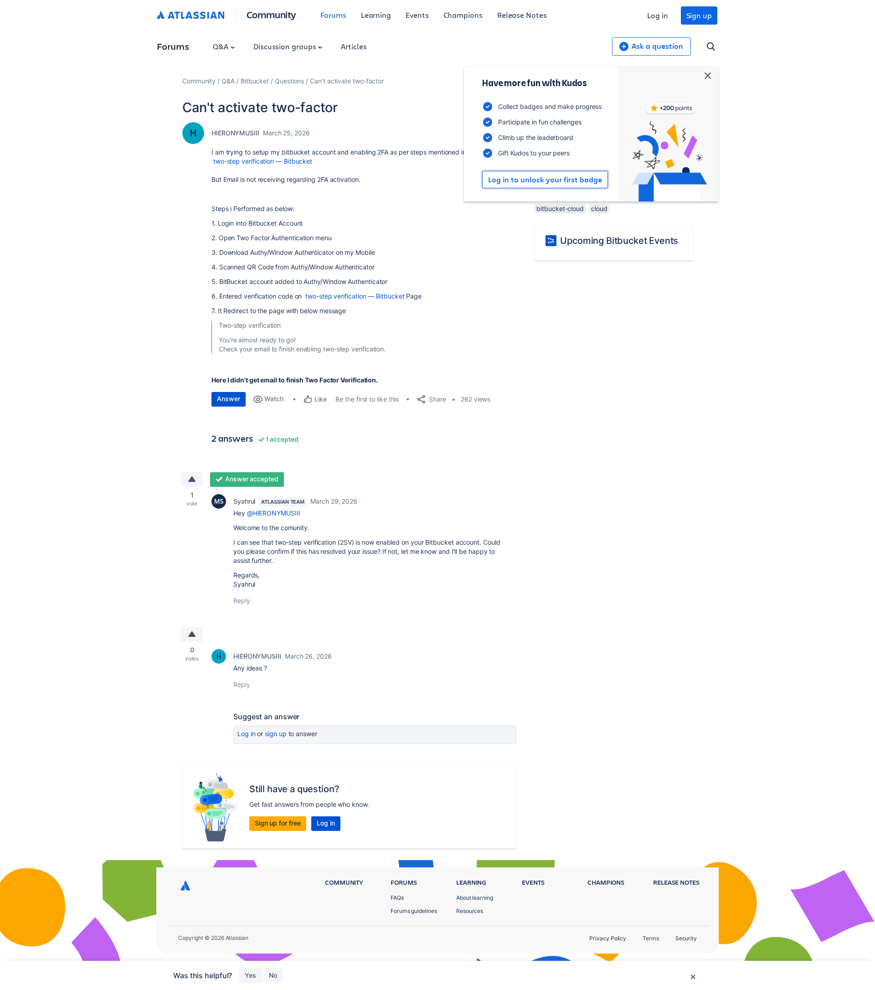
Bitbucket (255, 81)
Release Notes (522, 15)
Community (271, 14)
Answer (228, 398)
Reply (241, 600)
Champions (463, 15)
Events (417, 15)
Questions (289, 81)
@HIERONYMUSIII (273, 513)
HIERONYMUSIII (235, 133)
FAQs (397, 897)
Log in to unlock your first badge (545, 180)
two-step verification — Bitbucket (261, 161)
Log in (657, 15)
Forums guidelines (414, 911)
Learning (376, 15)
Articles (353, 46)
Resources (469, 911)
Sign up (699, 15)
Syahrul (244, 501)
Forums (333, 15)
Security (686, 938)
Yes (250, 975)
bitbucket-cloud (560, 208)
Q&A (221, 46)
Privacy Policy (607, 938)
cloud (599, 208)
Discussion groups (285, 46)
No (273, 975)
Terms (651, 938)
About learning (474, 897)
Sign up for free (278, 823)
